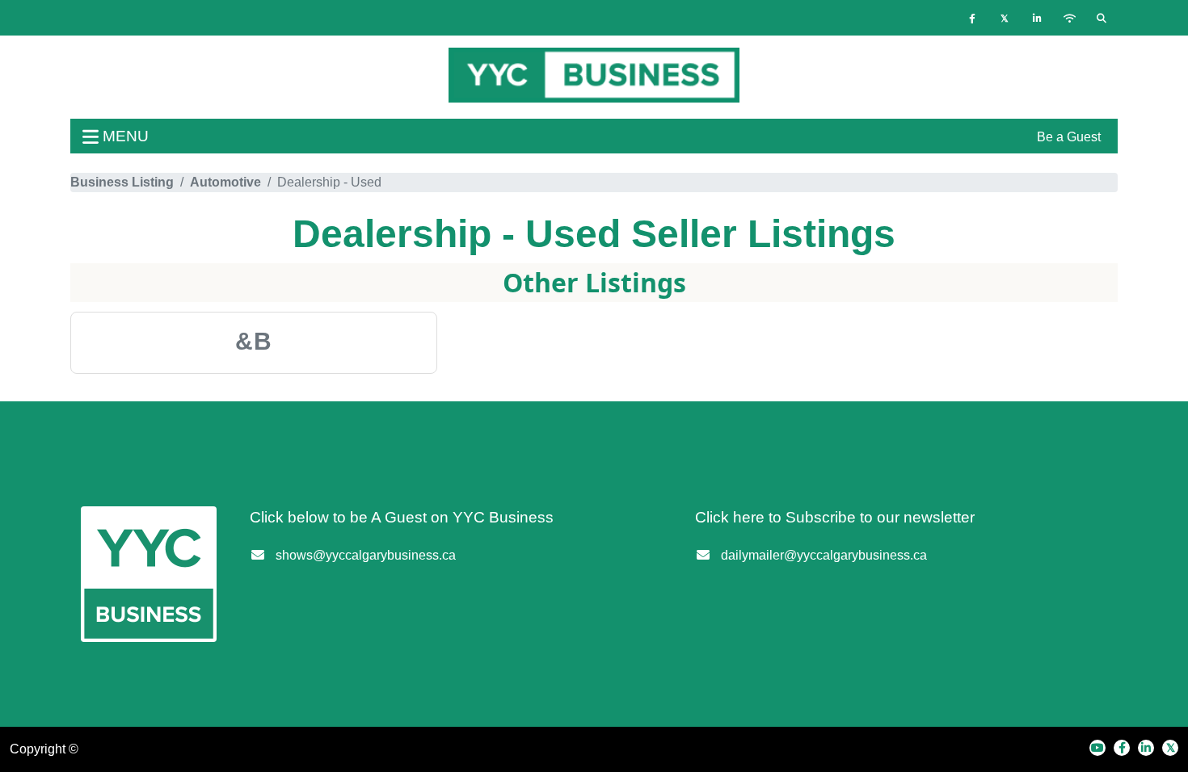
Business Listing (122, 182)
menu (124, 136)
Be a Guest (1069, 137)
